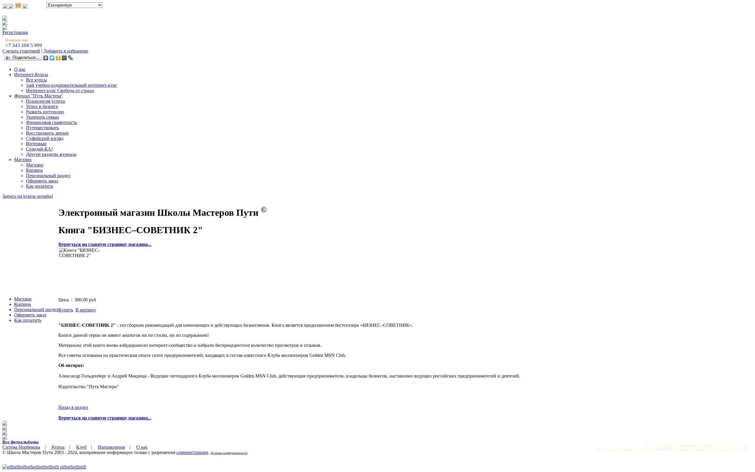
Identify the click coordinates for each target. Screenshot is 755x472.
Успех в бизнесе (42, 106)
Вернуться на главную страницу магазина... (104, 244)
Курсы (58, 447)
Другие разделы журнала (51, 154)
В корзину (86, 309)
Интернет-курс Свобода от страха (60, 90)
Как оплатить (39, 186)
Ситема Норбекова (21, 447)
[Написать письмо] (18, 6)
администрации (192, 452)
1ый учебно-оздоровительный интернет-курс (71, 85)
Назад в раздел (73, 407)
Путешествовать (42, 127)
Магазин (23, 159)
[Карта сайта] (25, 6)
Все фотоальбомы (20, 442)
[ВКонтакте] (46, 58)
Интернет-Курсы (31, 74)
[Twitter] (52, 58)
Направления (111, 447)
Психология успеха (45, 101)
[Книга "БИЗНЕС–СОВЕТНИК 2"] (81, 270)
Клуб (81, 447)
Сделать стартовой (21, 50)
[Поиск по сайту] (11, 6)
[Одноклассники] (58, 58)
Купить (65, 309)
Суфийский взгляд (44, 138)
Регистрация (15, 32)
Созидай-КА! (39, 148)
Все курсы (36, 79)
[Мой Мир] (64, 58)
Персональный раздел (48, 175)
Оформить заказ (42, 180)
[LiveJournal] (71, 58)
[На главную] (6, 6)
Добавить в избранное (65, 50)
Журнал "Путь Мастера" (38, 95)
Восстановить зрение (47, 132)
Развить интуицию (45, 111)
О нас (20, 69)
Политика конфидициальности (229, 453)
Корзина (34, 170)
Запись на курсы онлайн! (27, 196)
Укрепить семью (42, 117)
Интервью (36, 143)
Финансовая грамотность (51, 122)
